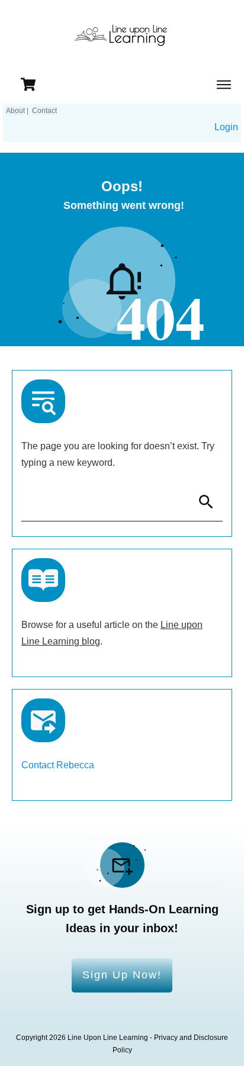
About (15, 111)
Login (226, 127)
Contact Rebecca (57, 765)
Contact (44, 111)
